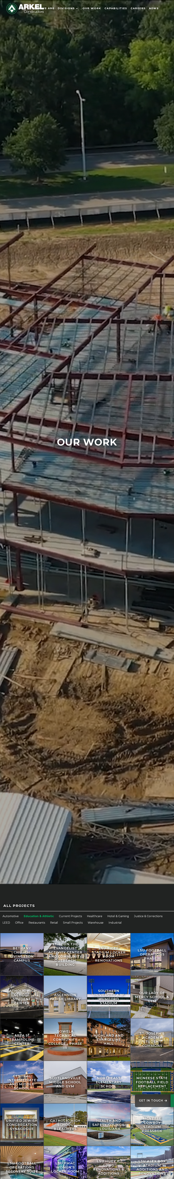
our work (92, 8)
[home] (25, 8)
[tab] (87, 905)
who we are (43, 8)
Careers (138, 8)
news (154, 8)
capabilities (116, 8)
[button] (68, 8)
